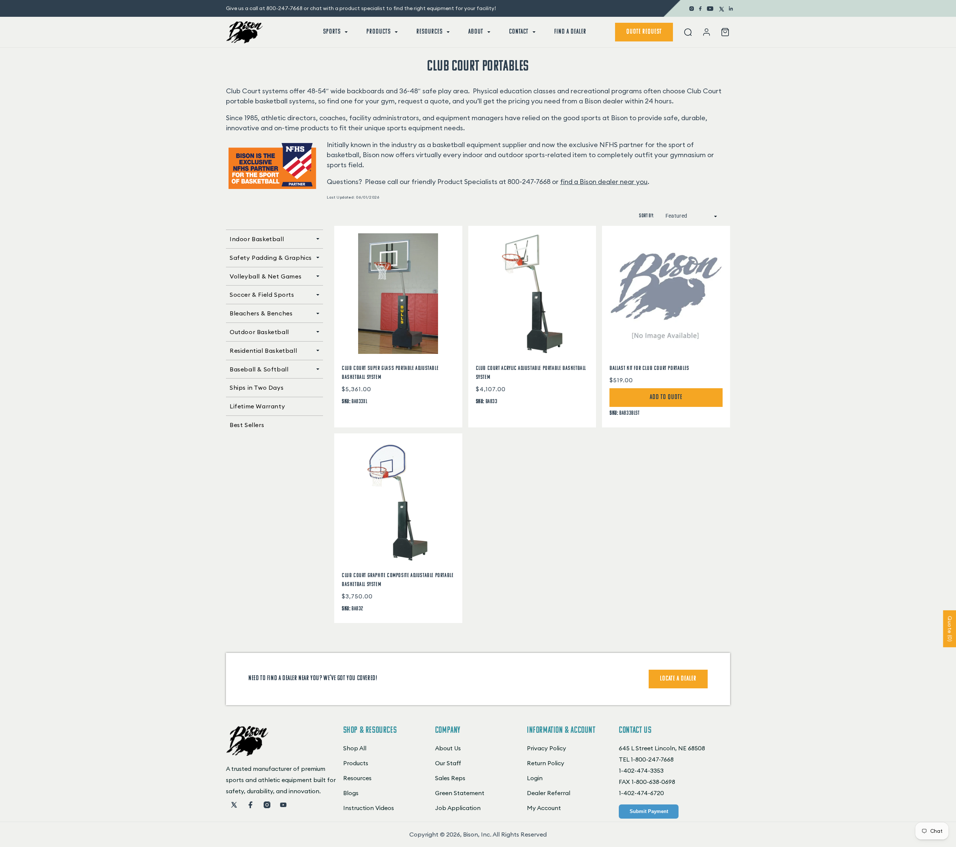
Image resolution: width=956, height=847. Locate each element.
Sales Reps (450, 778)
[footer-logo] (247, 753)
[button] (335, 32)
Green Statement (459, 793)
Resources (357, 778)
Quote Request (644, 32)
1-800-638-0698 (653, 781)
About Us (448, 748)
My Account (544, 808)
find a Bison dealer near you (604, 181)
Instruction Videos (368, 808)
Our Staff (448, 763)
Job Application (458, 808)
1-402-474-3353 (641, 770)
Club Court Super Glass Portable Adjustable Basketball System (390, 372)
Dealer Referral (548, 793)
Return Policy (545, 763)
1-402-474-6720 (641, 793)
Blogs (350, 793)
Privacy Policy (546, 748)
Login (535, 778)
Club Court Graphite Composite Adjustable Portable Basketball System (397, 580)
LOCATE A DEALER (678, 679)
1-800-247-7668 (652, 759)
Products (355, 763)
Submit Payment (649, 811)
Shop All (354, 748)
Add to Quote (666, 397)
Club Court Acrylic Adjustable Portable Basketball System (531, 372)
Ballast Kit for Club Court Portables (649, 368)
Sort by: (646, 216)
